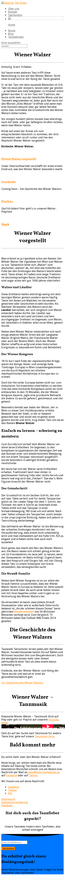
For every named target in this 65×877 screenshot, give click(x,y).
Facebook (11, 775)
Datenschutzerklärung (14, 802)
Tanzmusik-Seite (44, 736)
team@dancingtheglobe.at (43, 772)
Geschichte (8, 182)
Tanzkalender (16, 37)
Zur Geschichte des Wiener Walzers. (22, 682)
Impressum (8, 799)
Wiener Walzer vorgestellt (18, 159)
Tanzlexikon (15, 15)
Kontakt (12, 11)
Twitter (33, 775)
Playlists (7, 201)
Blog (11, 33)
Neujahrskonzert (24, 611)
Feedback (6, 805)
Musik (11, 30)
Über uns (13, 8)
